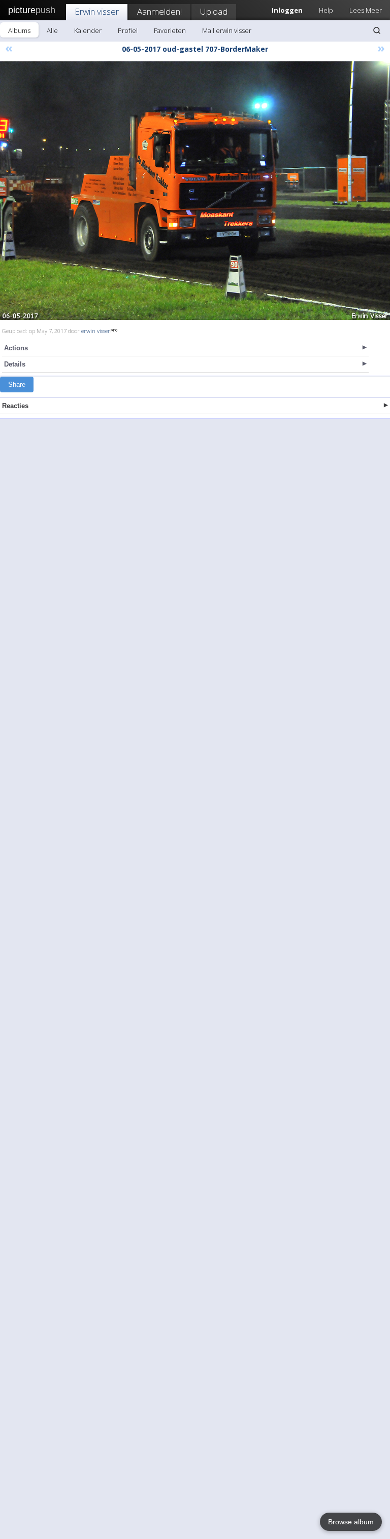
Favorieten (170, 30)
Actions (16, 348)
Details (14, 364)
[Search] (377, 30)
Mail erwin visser (226, 30)
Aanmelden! (159, 11)
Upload (214, 11)
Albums (19, 30)
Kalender (88, 30)
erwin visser (95, 331)
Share (16, 384)
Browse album (351, 1522)
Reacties (15, 406)
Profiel (128, 30)
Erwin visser (97, 11)
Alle (52, 30)
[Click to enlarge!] (195, 190)
